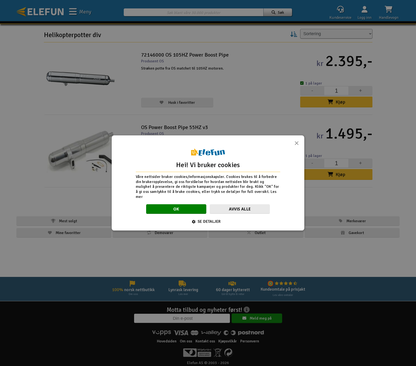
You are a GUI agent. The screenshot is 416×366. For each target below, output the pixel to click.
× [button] (296, 144)
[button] (208, 222)
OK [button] (176, 209)
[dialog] (208, 182)
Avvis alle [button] (240, 209)
